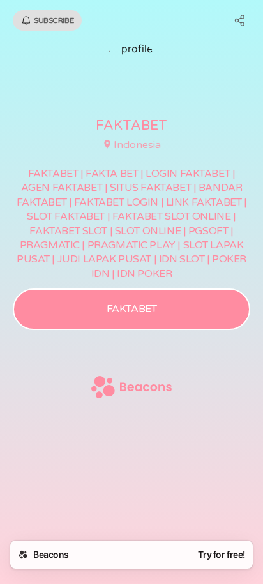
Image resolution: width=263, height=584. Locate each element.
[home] (131, 388)
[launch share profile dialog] (240, 20)
